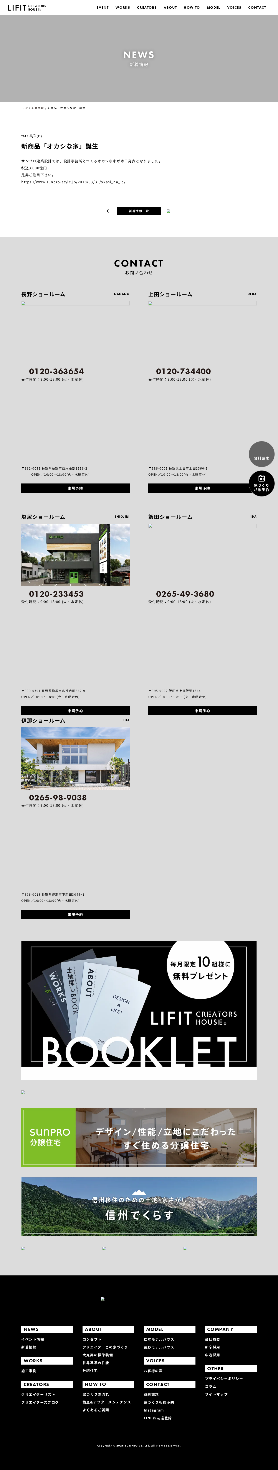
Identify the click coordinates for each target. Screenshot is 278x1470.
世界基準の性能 (96, 1362)
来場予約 (75, 488)
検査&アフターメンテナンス (107, 1402)
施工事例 (28, 1370)
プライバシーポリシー (224, 1378)
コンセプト (92, 1339)
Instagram (154, 1410)
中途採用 (212, 1354)
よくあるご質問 (96, 1409)
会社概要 (212, 1339)
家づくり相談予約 (159, 1402)
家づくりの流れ (96, 1394)
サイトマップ (216, 1394)
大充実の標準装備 (98, 1354)
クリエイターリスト (38, 1394)
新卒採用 (212, 1347)
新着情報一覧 (139, 211)
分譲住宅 (90, 1370)
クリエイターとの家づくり (105, 1347)
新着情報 (28, 1347)
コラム (211, 1386)
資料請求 (151, 1394)
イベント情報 (32, 1339)
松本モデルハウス (159, 1339)
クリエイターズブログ (40, 1402)
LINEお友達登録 (158, 1417)
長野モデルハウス (159, 1347)
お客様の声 (153, 1370)
